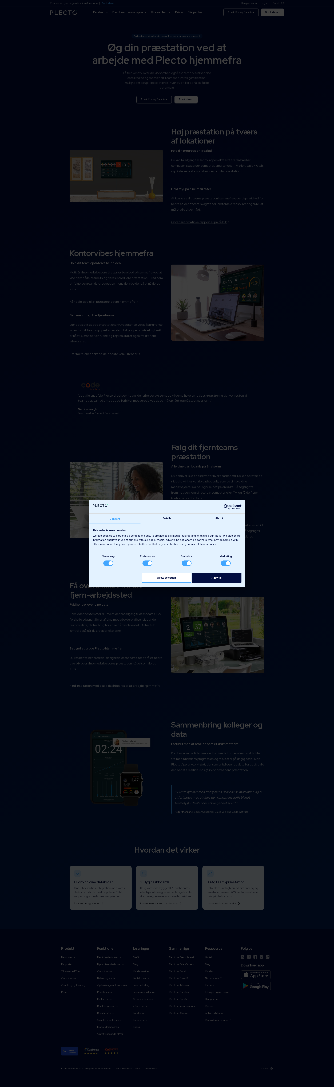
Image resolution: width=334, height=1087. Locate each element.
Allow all (217, 577)
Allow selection (166, 577)
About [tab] (219, 518)
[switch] (147, 563)
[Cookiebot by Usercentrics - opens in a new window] (226, 506)
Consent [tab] (115, 518)
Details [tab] (167, 518)
